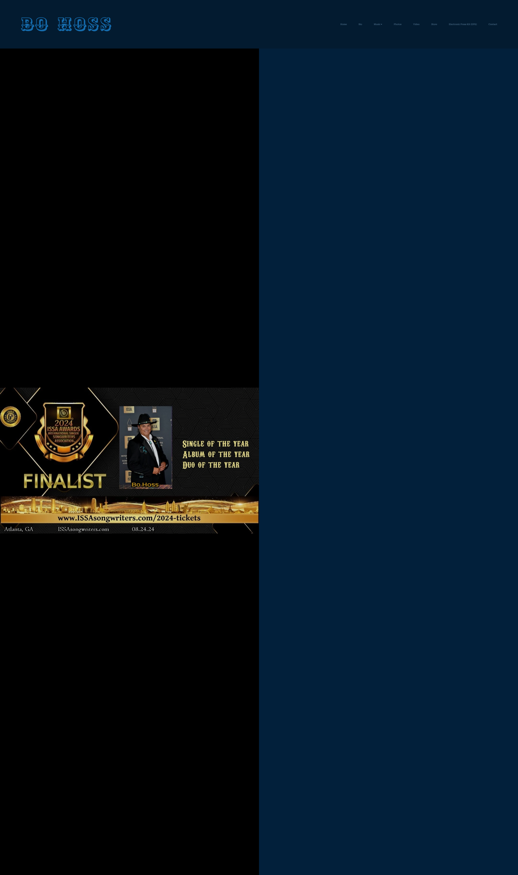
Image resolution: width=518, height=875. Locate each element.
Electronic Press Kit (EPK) (463, 24)
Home (343, 24)
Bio (360, 24)
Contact (492, 24)
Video (416, 24)
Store (434, 24)
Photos (397, 24)
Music (377, 24)
